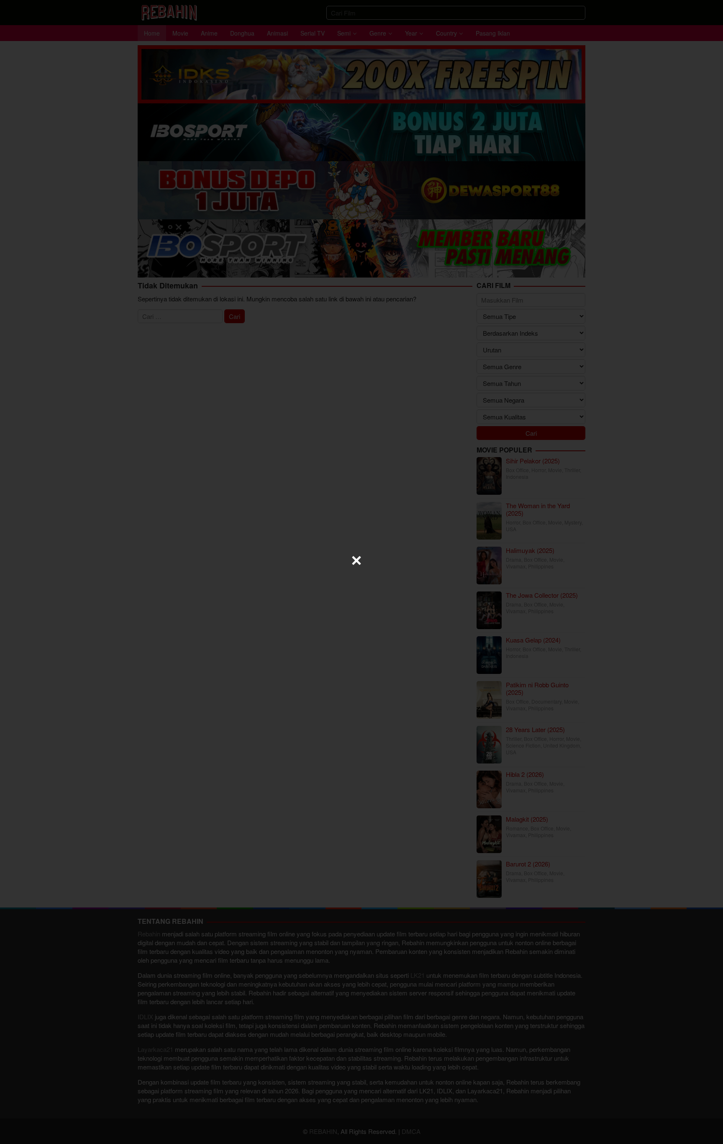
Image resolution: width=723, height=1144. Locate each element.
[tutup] (356, 560)
